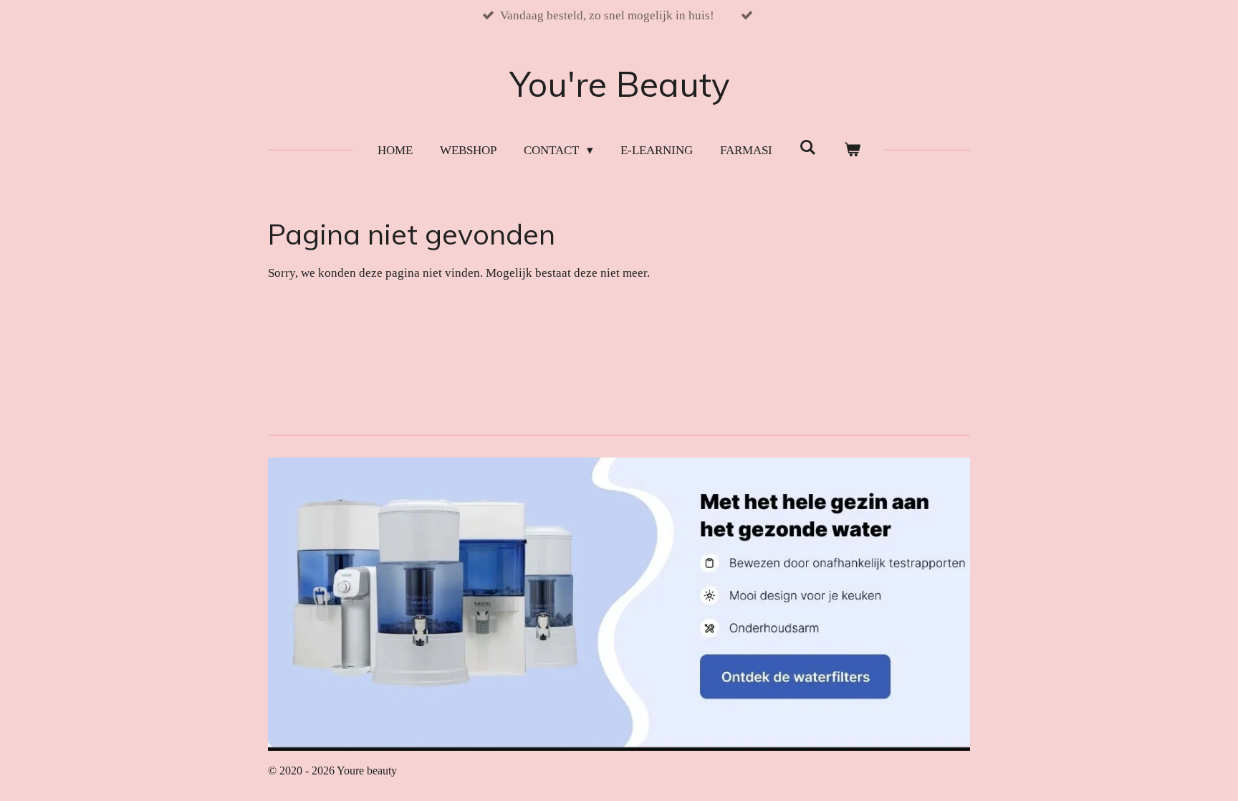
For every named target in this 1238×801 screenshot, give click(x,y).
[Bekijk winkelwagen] (851, 150)
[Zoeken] (808, 148)
